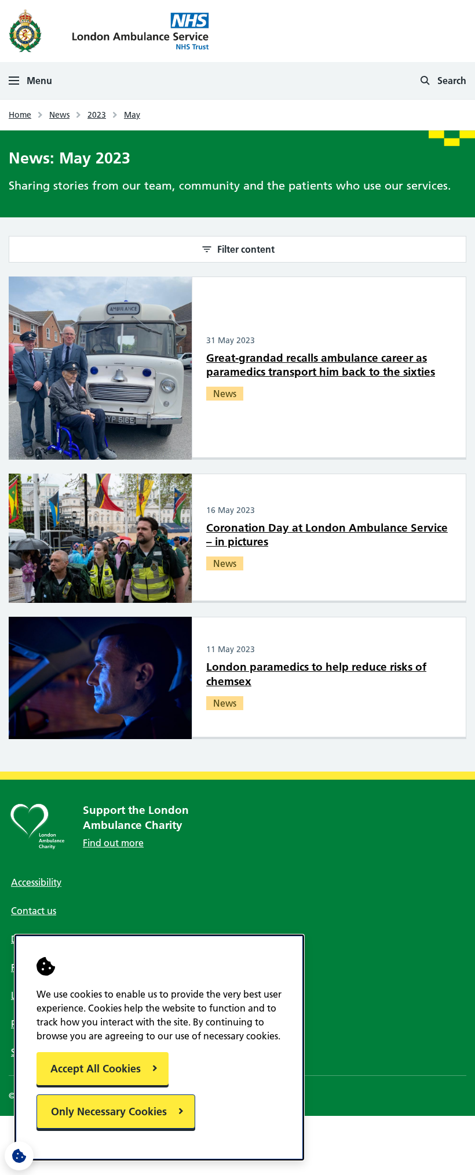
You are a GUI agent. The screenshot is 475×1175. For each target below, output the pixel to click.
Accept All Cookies (95, 1068)
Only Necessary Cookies (109, 1111)
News (59, 115)
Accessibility (36, 882)
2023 (96, 115)
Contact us (33, 910)
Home (20, 115)
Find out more (113, 843)
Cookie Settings (19, 1155)
